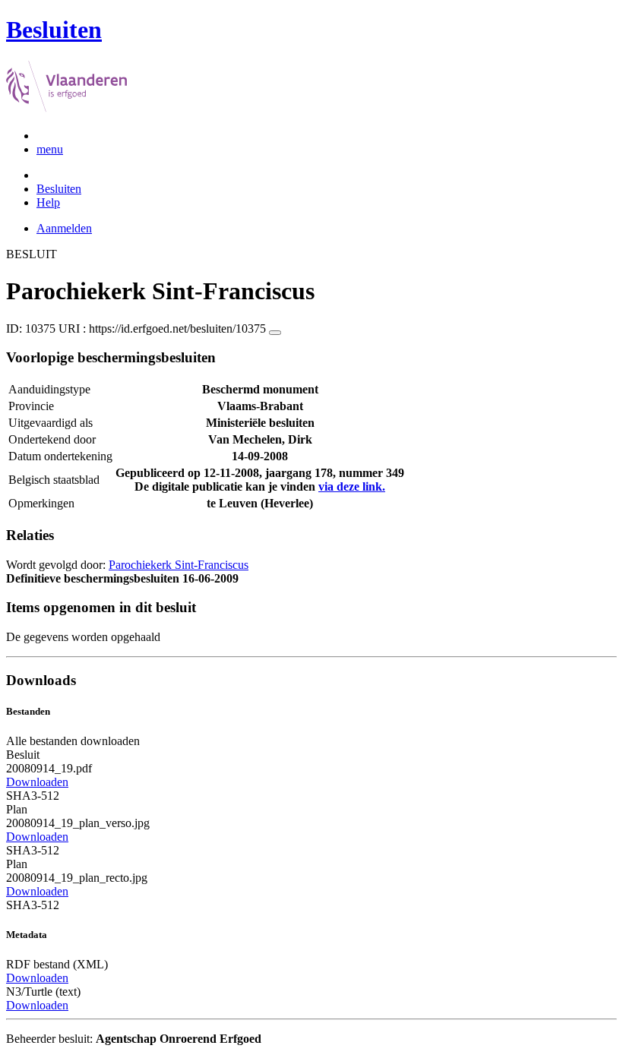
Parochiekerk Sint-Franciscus (178, 564)
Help (48, 202)
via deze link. (351, 486)
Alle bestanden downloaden (73, 740)
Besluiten (58, 188)
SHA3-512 (32, 795)
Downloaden (37, 781)
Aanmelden (64, 228)
